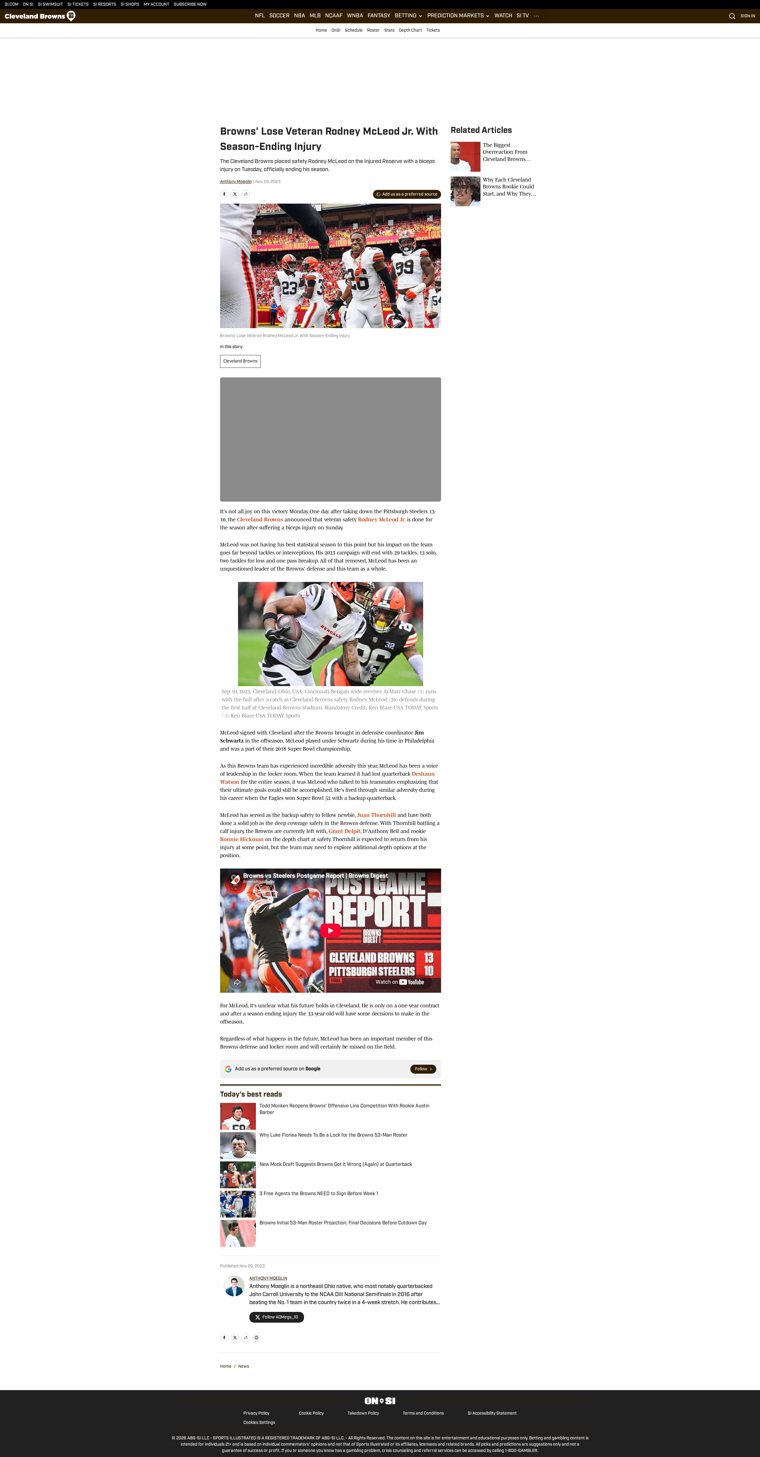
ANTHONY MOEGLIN (268, 1278)
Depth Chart (410, 30)
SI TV (523, 16)
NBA (299, 16)
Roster (373, 30)
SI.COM (12, 4)
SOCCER (279, 16)
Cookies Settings (259, 1423)
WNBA (355, 16)
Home (321, 30)
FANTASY (379, 16)
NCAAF (334, 16)
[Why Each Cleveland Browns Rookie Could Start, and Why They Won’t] (495, 191)
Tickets (433, 30)
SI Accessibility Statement (492, 1413)
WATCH (503, 16)
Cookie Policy (311, 1413)
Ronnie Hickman (242, 839)
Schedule (354, 30)
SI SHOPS (130, 4)
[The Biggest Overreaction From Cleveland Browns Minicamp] (495, 157)
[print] (256, 1337)
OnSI (335, 30)
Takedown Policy (363, 1413)
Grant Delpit (344, 831)
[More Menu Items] (536, 16)
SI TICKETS (78, 4)
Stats (389, 30)
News (243, 1366)
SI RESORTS (104, 4)
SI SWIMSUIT (50, 4)
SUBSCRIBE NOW (190, 4)
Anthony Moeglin (236, 182)
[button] (409, 16)
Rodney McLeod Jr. (382, 519)
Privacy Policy (256, 1413)
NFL (260, 16)
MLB (315, 16)
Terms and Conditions (423, 1413)
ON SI (28, 4)
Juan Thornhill (376, 815)
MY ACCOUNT (156, 4)
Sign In (748, 16)
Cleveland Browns (240, 361)
